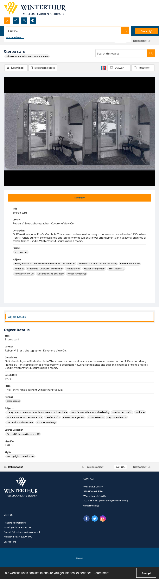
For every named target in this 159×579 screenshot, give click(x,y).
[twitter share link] (95, 518)
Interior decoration (130, 263)
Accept (146, 573)
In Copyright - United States (21, 456)
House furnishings (77, 273)
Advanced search (15, 37)
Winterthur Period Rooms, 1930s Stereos (27, 56)
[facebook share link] (86, 518)
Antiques (19, 268)
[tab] (79, 197)
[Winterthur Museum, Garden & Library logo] (35, 8)
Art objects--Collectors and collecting (98, 263)
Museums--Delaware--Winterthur (45, 268)
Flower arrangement (94, 268)
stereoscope (21, 252)
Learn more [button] (101, 573)
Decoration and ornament (50, 273)
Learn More (10, 541)
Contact (79, 558)
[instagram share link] (103, 518)
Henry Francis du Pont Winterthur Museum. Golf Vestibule (45, 263)
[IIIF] (104, 67)
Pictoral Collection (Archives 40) (23, 434)
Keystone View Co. (24, 273)
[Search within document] (151, 53)
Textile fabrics (73, 268)
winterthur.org (91, 505)
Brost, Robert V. (117, 268)
